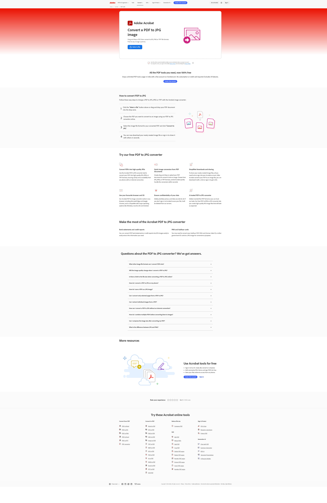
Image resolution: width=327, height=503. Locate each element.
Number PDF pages (179, 469)
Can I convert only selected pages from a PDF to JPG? (146, 296)
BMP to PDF (151, 448)
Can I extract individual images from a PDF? (143, 302)
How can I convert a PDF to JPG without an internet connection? (149, 308)
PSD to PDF (151, 455)
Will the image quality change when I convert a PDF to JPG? (148, 270)
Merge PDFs (177, 441)
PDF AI (202, 451)
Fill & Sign (203, 426)
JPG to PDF (151, 430)
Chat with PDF (205, 444)
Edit (147, 2)
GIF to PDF (151, 451)
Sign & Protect (155, 2)
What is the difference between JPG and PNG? (143, 327)
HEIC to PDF (151, 437)
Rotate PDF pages (179, 455)
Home (111, 6)
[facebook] (122, 484)
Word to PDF (151, 426)
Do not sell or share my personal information (210, 484)
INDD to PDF (151, 462)
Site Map (223, 484)
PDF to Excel (125, 437)
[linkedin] (131, 484)
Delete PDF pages (179, 451)
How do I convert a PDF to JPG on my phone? (143, 283)
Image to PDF (152, 440)
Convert (140, 2)
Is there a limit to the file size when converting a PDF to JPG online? (150, 277)
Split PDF (177, 444)
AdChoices (229, 484)
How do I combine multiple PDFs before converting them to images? (151, 315)
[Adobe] (112, 2)
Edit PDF (176, 437)
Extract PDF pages (179, 462)
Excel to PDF (151, 465)
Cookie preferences (196, 484)
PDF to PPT (125, 440)
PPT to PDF (151, 469)
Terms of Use (172, 63)
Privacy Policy (187, 63)
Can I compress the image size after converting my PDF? (147, 321)
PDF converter (126, 444)
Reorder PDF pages (179, 458)
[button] (221, 2)
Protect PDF (204, 433)
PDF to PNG (125, 433)
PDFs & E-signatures (122, 2)
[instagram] (125, 484)
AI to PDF (150, 458)
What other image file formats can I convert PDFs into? (146, 264)
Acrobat (116, 6)
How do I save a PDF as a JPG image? (141, 289)
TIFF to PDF (151, 444)
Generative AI (166, 2)
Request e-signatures (206, 430)
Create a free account (180, 2)
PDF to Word (125, 426)
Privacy (182, 484)
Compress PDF (178, 426)
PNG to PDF (151, 433)
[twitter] (128, 484)
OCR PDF (150, 473)
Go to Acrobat (214, 2)
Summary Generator (206, 448)
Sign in (226, 2)
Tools (133, 2)
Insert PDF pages (179, 466)
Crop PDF (177, 448)
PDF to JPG (125, 430)
